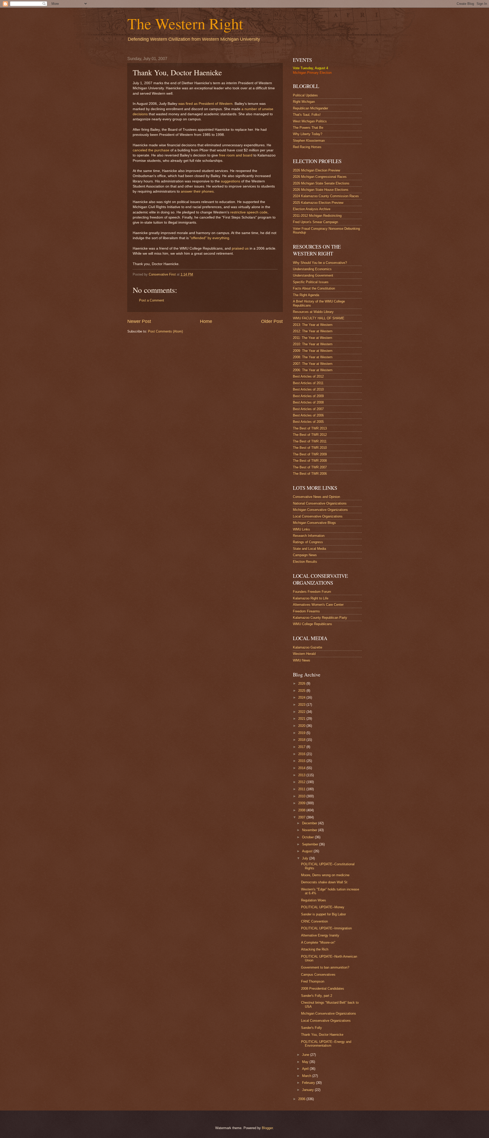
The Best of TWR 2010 (310, 448)
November (310, 830)
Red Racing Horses (307, 147)
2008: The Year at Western (312, 357)
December (310, 823)
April (306, 1069)
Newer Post (139, 321)
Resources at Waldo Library (313, 312)
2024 (302, 697)
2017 (302, 747)
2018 (302, 740)
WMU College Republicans (312, 624)
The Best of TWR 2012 (310, 435)
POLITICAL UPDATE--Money (322, 907)
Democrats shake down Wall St (324, 882)
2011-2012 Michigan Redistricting (317, 216)
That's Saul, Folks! (307, 115)
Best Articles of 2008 (308, 402)
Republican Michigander (310, 108)
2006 (302, 1099)
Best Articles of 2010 (308, 389)
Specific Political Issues (311, 282)
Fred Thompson (312, 981)
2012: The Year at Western (312, 331)
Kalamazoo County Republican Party (320, 618)
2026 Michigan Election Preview (316, 170)
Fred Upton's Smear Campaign (315, 222)
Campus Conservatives (318, 974)
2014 (302, 768)
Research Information (308, 536)
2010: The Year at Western (312, 344)
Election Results (305, 562)
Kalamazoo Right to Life (310, 598)
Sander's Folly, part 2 (316, 996)
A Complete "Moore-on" (318, 942)
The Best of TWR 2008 (310, 461)
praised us (240, 248)
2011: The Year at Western (312, 338)
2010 (302, 796)
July (305, 858)
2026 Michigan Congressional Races (320, 177)
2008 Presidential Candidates (322, 988)
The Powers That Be (308, 127)
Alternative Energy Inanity (320, 935)
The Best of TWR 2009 (310, 454)
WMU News (301, 660)
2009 (302, 803)
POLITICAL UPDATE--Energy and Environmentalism (326, 1043)
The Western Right (185, 23)
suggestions (230, 181)
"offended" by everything (209, 238)
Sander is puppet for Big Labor (323, 914)
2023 (302, 705)
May (305, 1062)
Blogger (267, 1128)
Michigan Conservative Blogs (314, 523)
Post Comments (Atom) (165, 331)
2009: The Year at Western (312, 351)
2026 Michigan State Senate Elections (321, 183)
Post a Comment (151, 300)
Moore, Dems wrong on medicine (325, 875)
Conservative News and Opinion (316, 497)
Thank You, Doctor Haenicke (322, 1034)
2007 (302, 817)
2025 (302, 691)
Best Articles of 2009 (308, 396)
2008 (302, 810)
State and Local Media (309, 549)
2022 (302, 712)
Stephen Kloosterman (309, 140)
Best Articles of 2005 (308, 422)
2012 (302, 782)
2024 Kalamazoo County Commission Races (326, 196)
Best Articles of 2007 (308, 409)
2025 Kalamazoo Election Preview (318, 203)
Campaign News (305, 555)
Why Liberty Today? (307, 134)
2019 (302, 733)
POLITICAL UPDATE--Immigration (326, 928)
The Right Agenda (306, 295)
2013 (302, 775)
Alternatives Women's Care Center (318, 605)
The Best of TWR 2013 (310, 428)
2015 (302, 761)
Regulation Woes (313, 900)
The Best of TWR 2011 (310, 441)
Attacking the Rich (314, 949)
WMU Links (301, 529)
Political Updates (305, 95)
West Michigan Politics (310, 121)
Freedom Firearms (306, 611)
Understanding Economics (312, 269)
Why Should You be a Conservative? (320, 263)
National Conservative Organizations (320, 503)
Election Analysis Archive (311, 209)
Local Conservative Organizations (318, 516)
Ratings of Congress (308, 542)
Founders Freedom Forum (312, 592)
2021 (302, 719)
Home (206, 321)
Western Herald (304, 654)
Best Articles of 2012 (308, 376)
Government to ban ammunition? (325, 967)
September (310, 844)
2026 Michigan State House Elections (320, 190)
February (309, 1083)
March (307, 1076)
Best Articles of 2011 (308, 383)
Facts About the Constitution (314, 288)
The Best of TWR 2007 (310, 467)
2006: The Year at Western (312, 370)
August (308, 851)
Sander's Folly (311, 1028)
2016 (302, 754)
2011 (302, 789)
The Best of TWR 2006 (310, 474)
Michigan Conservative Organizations (320, 510)
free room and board (235, 155)
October (308, 837)
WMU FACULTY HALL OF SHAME (318, 318)
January (308, 1090)
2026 (302, 683)
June (306, 1055)
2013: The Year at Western (312, 325)
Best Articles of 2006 (308, 415)
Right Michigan (304, 102)
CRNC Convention (314, 921)
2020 (302, 726)
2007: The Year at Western (312, 364)
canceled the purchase (151, 150)
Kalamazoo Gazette (307, 647)
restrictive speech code (248, 212)
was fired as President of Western (205, 104)
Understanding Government (313, 275)
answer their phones (197, 191)
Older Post (272, 321)
